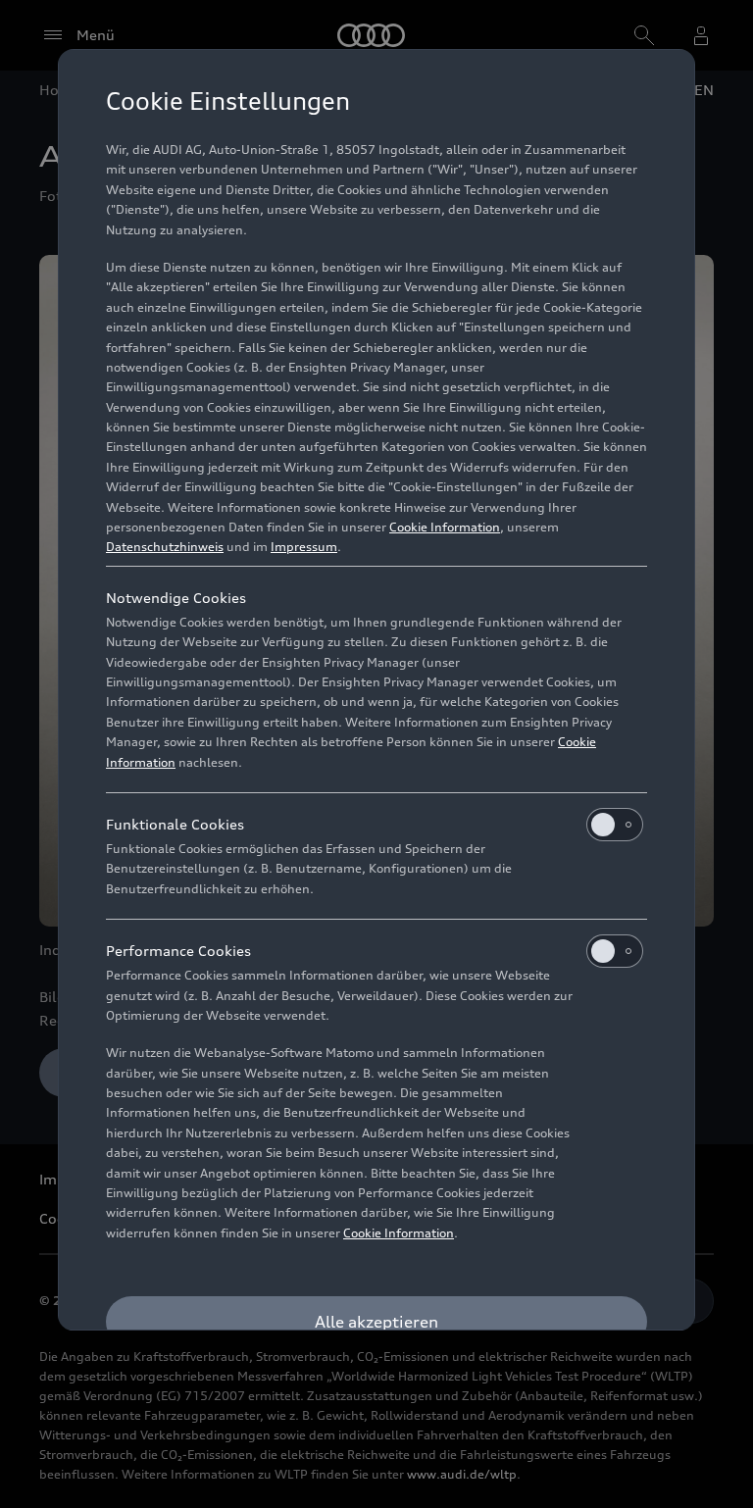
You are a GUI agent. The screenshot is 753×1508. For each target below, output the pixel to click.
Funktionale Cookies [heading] (175, 824)
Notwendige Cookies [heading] (176, 597)
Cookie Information (444, 527)
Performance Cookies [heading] (178, 950)
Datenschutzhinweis (165, 546)
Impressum (304, 546)
